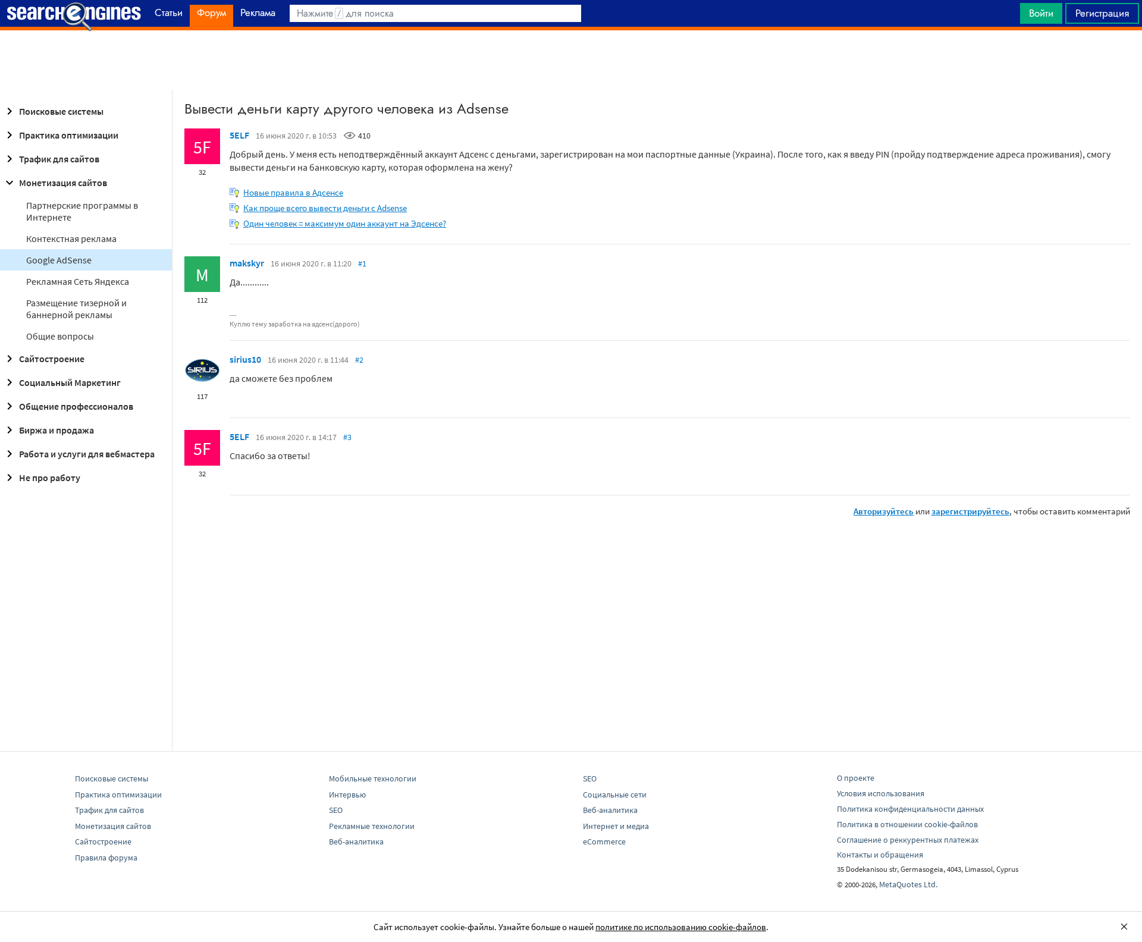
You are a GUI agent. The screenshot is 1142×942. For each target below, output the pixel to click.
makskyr (247, 263)
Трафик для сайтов (59, 159)
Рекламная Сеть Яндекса (77, 281)
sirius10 (245, 359)
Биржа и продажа (56, 430)
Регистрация (1102, 13)
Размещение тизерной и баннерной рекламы (76, 309)
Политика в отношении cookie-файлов (907, 824)
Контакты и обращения (880, 854)
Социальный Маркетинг (70, 382)
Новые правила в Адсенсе (293, 192)
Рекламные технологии (372, 826)
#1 (362, 263)
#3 (347, 437)
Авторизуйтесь (884, 511)
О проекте (855, 778)
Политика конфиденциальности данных (910, 808)
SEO (336, 810)
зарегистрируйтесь (970, 511)
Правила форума (106, 857)
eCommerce (604, 841)
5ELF (239, 135)
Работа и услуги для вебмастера (87, 454)
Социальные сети (615, 794)
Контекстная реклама (71, 238)
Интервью (347, 794)
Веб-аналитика (356, 841)
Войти (1041, 13)
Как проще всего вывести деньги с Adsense (325, 207)
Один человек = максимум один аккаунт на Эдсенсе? (344, 223)
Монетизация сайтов (63, 183)
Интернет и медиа (616, 826)
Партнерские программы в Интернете (82, 211)
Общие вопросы (60, 336)
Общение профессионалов (76, 406)
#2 (359, 359)
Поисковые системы (61, 111)
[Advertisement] (571, 60)
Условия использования (880, 793)
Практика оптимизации (68, 135)
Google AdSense (59, 260)
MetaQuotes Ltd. (908, 884)
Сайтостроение (51, 359)
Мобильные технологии (372, 778)
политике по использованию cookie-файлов (680, 926)
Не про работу (49, 477)
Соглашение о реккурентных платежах (907, 839)
